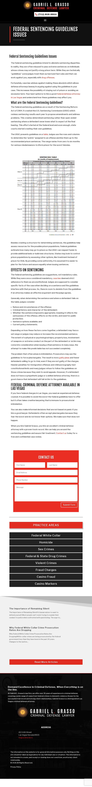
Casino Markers (46, 583)
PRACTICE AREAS (46, 525)
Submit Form (69, 505)
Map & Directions (26, 738)
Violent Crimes (46, 563)
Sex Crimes (46, 549)
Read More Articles (46, 662)
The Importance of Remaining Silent (29, 608)
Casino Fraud (46, 576)
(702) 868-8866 (47, 14)
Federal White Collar (46, 535)
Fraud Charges (46, 570)
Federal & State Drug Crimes (46, 556)
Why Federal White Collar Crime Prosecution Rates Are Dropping (34, 628)
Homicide (46, 542)
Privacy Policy (15, 767)
